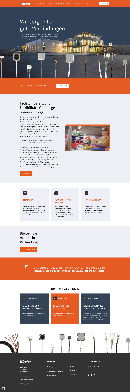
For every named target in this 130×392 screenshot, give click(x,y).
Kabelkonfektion (59, 3)
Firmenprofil (41, 3)
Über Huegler (77, 3)
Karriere (69, 3)
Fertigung (50, 3)
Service (87, 3)
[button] (3, 388)
